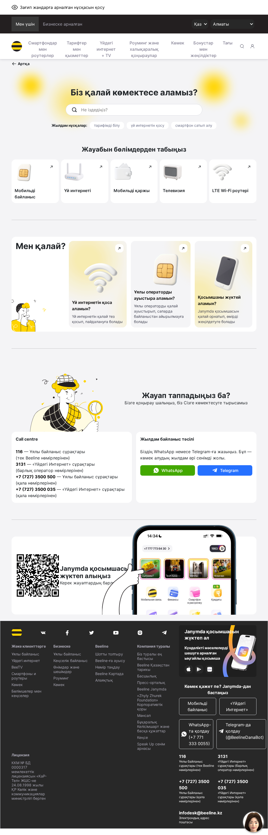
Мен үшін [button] (25, 24)
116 (182, 756)
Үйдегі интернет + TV (106, 48)
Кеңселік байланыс (70, 660)
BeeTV (17, 667)
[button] (21, 63)
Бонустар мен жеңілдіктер (203, 48)
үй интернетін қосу (147, 125)
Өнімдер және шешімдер (66, 669)
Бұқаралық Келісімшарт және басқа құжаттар (153, 726)
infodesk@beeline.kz (200, 812)
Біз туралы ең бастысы (149, 656)
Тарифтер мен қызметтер (76, 48)
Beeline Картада (109, 673)
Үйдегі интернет (26, 660)
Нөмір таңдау (107, 667)
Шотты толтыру (109, 654)
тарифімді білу (107, 125)
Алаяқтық (104, 680)
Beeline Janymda (151, 689)
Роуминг (61, 678)
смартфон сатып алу (193, 125)
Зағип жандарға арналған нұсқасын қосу (62, 7)
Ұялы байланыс (25, 654)
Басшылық (147, 676)
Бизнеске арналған (62, 24)
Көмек (177, 42)
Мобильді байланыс (198, 706)
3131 (223, 756)
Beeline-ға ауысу (110, 660)
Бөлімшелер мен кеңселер (26, 693)
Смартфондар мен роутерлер (42, 48)
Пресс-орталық (151, 682)
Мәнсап (144, 715)
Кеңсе (142, 737)
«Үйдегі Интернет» (237, 706)
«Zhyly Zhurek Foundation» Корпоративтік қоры (150, 702)
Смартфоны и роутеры (24, 675)
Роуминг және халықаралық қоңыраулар (144, 48)
